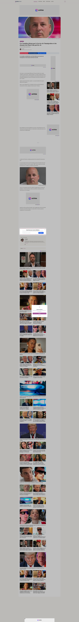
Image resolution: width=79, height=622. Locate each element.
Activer (40, 313)
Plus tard (39, 315)
